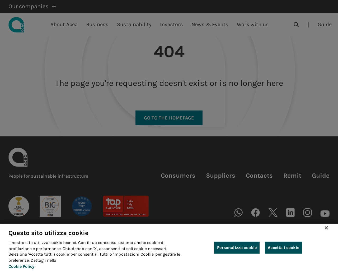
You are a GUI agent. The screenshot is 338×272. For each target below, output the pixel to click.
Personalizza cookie (237, 247)
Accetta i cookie (283, 247)
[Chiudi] (326, 228)
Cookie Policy (21, 266)
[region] (169, 248)
